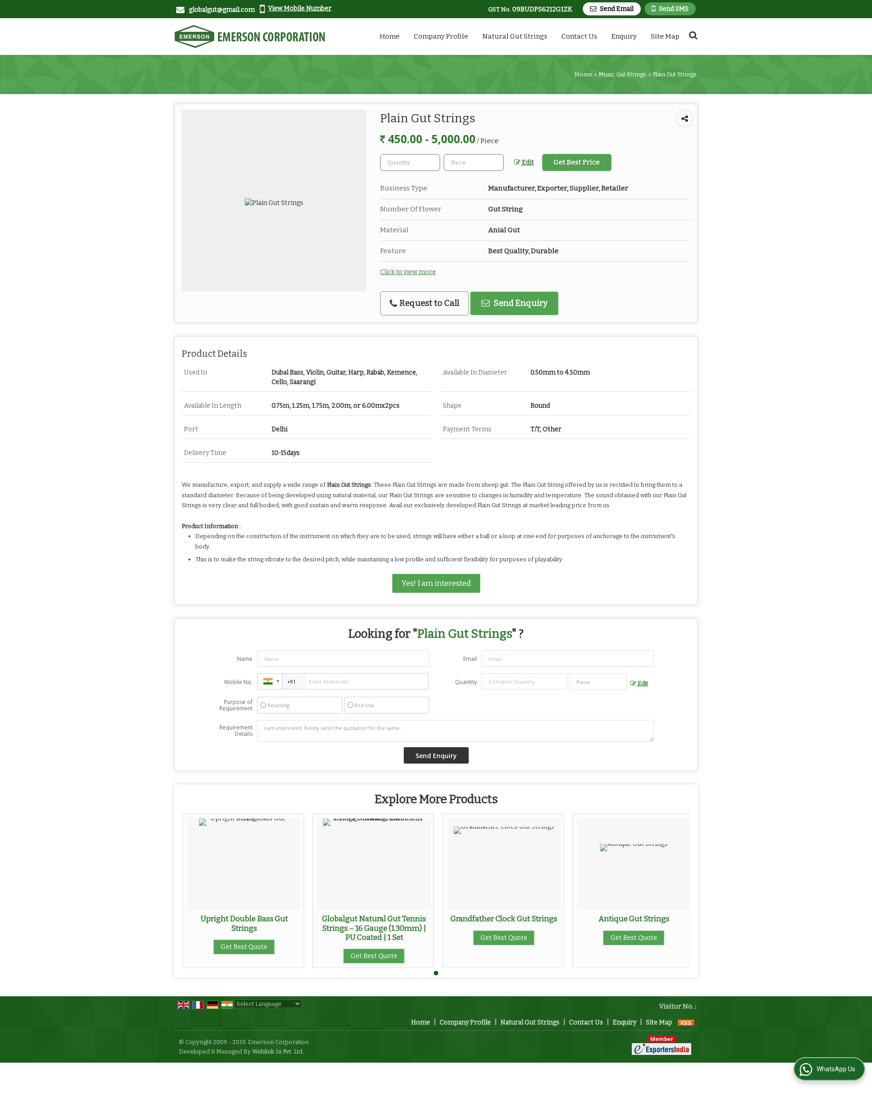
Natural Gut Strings (514, 36)
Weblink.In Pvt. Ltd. (278, 1051)
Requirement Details (236, 730)
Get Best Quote (244, 947)
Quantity (466, 682)
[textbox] (474, 162)
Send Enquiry (520, 303)
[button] (300, 8)
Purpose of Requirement (236, 705)
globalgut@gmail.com (222, 10)
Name (245, 659)
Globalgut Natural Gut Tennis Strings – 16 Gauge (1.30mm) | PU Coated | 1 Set (374, 927)
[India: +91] (269, 681)
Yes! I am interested (436, 583)
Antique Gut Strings (634, 918)
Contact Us (579, 36)
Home (390, 36)
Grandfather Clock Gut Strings (504, 918)
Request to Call (428, 303)
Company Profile (441, 36)
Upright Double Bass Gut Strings (244, 923)
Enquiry (624, 36)
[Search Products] (692, 35)
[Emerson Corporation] (249, 36)
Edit (527, 162)
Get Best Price (577, 162)
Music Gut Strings (622, 74)
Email (470, 659)
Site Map (665, 36)
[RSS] (686, 1022)
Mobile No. (238, 682)
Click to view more (408, 272)
